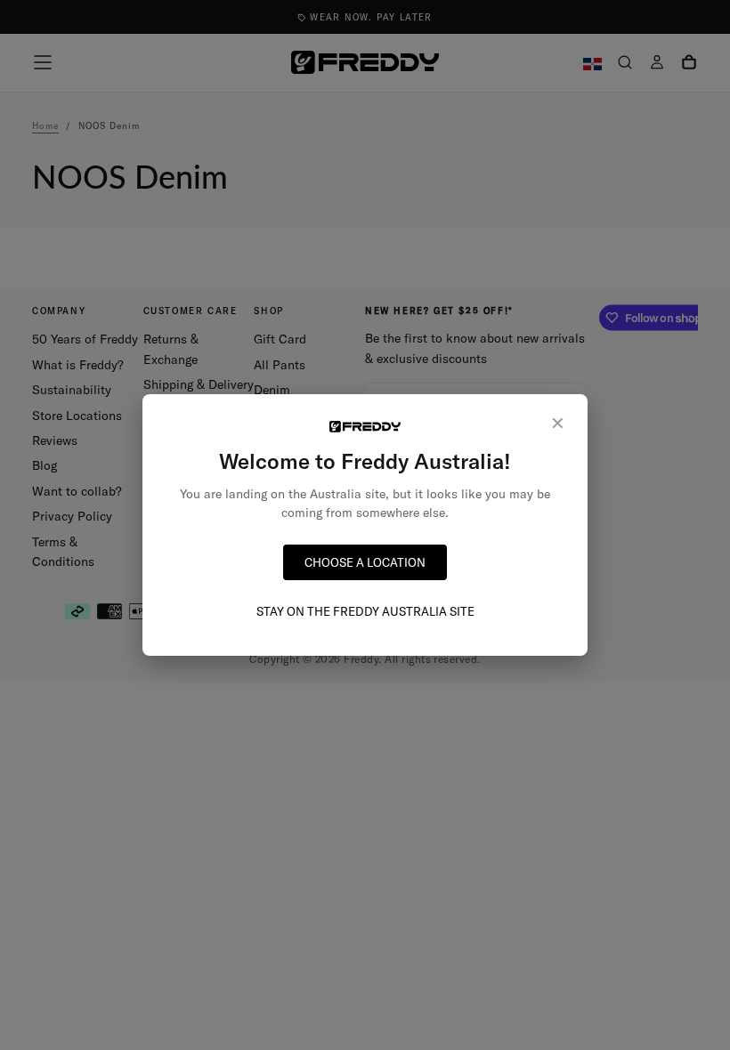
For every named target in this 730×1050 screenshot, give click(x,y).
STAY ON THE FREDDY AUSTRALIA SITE (365, 611)
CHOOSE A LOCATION (365, 562)
